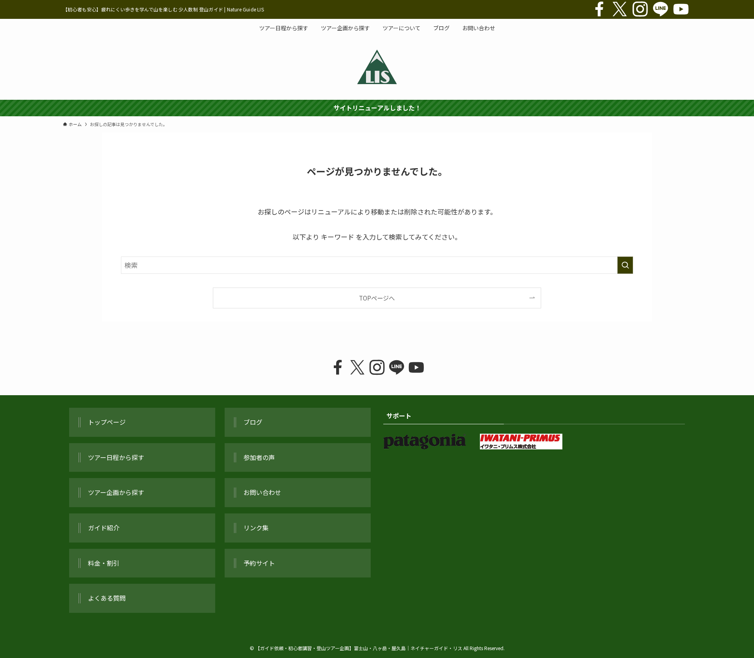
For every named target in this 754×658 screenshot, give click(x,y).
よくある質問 (107, 598)
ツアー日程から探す (116, 457)
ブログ (252, 422)
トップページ (107, 422)
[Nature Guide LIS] (377, 66)
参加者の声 (259, 457)
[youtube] (681, 9)
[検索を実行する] (625, 265)
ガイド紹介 (103, 527)
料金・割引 (103, 563)
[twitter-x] (619, 9)
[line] (660, 9)
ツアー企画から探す (116, 492)
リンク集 (256, 527)
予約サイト (259, 563)
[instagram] (640, 9)
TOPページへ (377, 297)
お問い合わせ (262, 492)
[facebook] (599, 9)
